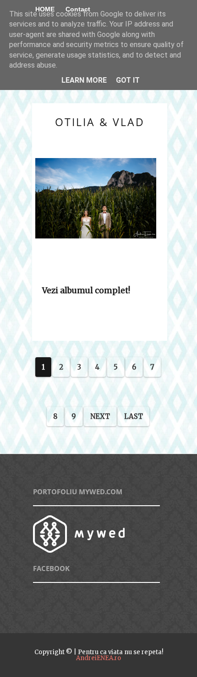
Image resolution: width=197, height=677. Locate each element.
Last (133, 416)
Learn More (84, 80)
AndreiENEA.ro (98, 658)
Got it (128, 80)
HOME (45, 9)
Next (100, 416)
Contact (78, 9)
